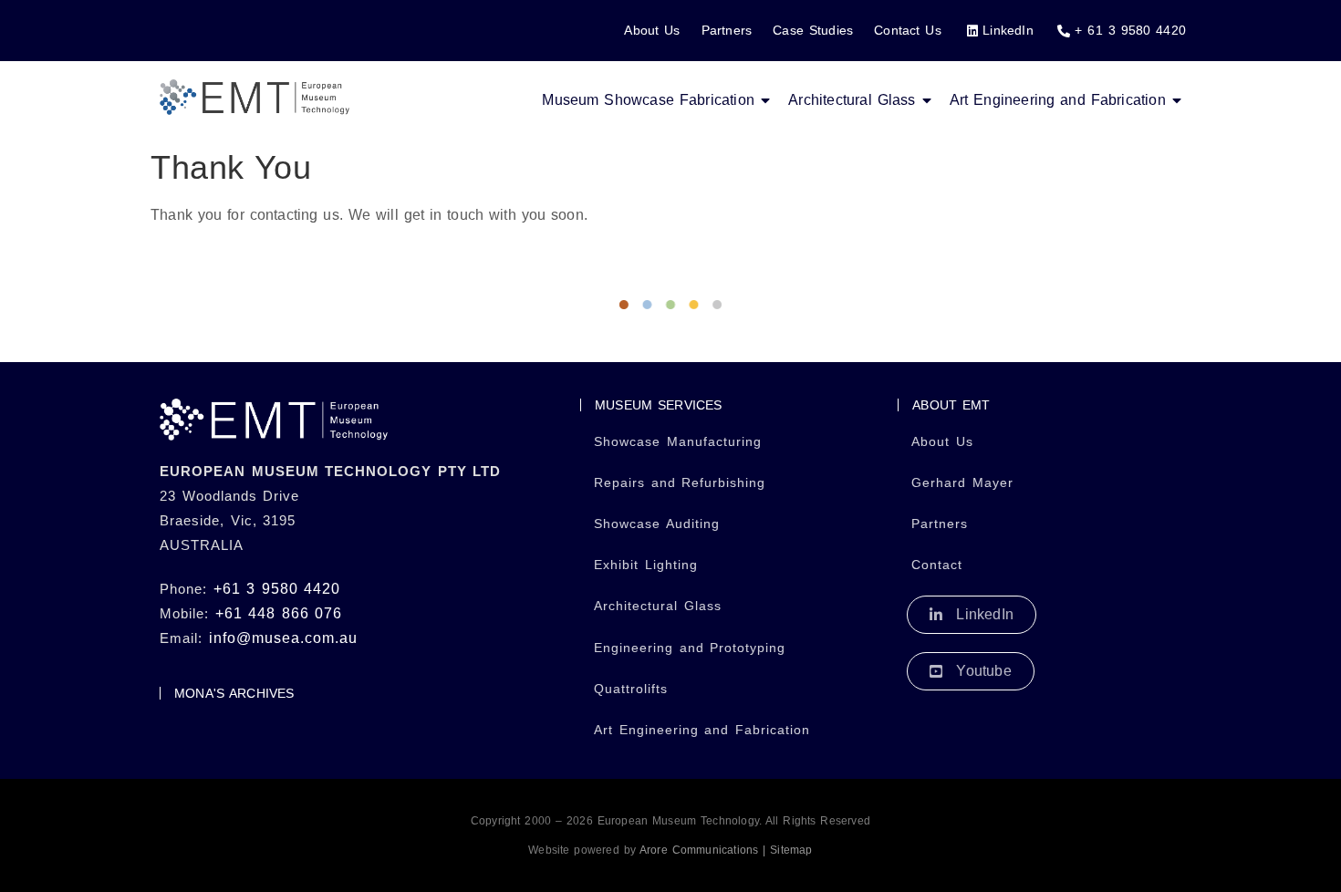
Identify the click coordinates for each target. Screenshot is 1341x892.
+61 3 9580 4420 (277, 588)
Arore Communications (697, 850)
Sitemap (789, 850)
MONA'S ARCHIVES (234, 693)
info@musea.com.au (283, 638)
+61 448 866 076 (279, 613)
